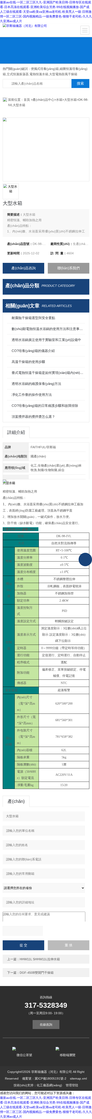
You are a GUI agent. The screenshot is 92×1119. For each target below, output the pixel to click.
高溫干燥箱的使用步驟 (28, 362)
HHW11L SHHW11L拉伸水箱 (40, 959)
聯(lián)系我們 (68, 268)
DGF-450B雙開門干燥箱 (37, 972)
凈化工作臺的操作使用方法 (32, 395)
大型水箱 (70, 99)
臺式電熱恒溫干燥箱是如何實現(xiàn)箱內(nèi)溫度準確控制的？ (48, 373)
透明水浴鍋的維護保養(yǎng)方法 (36, 384)
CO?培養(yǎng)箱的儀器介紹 (33, 351)
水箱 (59, 99)
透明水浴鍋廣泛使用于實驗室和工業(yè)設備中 (46, 340)
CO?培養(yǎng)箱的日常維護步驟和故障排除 (45, 405)
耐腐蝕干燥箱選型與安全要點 (33, 318)
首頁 (27, 99)
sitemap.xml (78, 1078)
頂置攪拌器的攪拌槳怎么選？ (33, 416)
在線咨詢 (46, 1024)
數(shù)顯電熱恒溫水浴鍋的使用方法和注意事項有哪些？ (48, 329)
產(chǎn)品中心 (43, 99)
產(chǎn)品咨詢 (23, 268)
